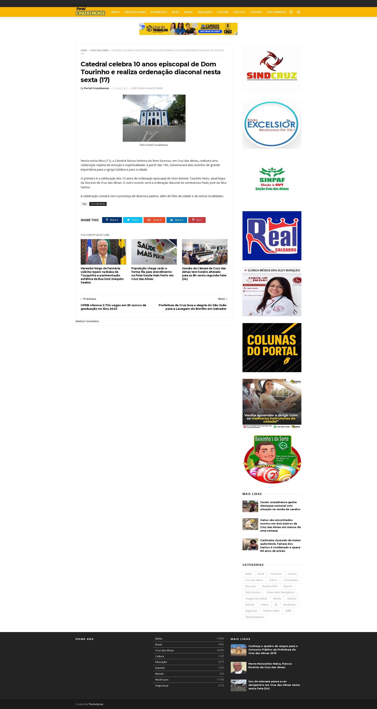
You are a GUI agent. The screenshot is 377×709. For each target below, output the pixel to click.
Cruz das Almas (135, 12)
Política (239, 12)
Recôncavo (159, 12)
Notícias (249, 604)
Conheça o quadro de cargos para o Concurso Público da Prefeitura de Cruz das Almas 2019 (273, 649)
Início (115, 12)
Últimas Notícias (254, 617)
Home (84, 50)
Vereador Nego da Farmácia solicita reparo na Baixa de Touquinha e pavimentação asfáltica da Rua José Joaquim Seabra (102, 275)
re (276, 604)
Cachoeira (276, 574)
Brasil (188, 12)
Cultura (223, 12)
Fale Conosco (276, 12)
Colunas (256, 12)
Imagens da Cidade (256, 598)
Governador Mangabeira (280, 592)
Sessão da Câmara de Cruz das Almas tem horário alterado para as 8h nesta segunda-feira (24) (204, 274)
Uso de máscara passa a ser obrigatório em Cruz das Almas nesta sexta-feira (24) (274, 685)
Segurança (251, 610)
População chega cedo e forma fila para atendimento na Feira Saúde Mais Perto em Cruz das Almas (152, 274)
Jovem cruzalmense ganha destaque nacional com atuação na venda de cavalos (280, 506)
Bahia (175, 12)
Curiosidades (290, 580)
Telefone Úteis (271, 610)
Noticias (291, 598)
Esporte (288, 586)
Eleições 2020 (269, 586)
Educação (205, 12)
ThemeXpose (96, 704)
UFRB (288, 610)
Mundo (277, 598)
